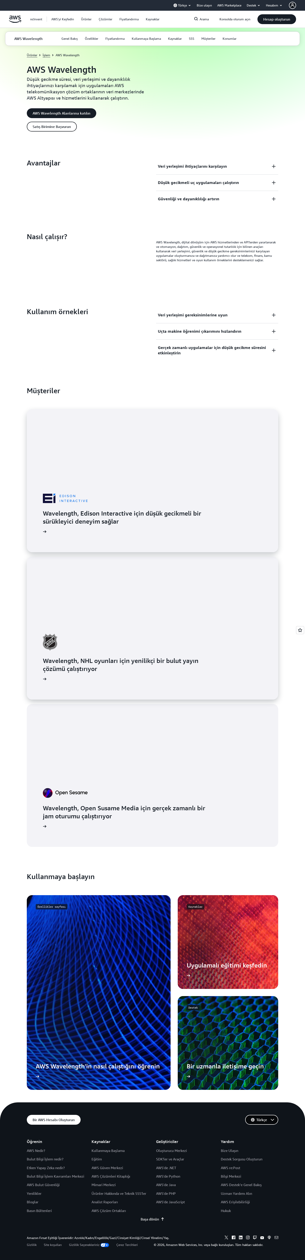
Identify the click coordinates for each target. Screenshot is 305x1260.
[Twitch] (255, 1238)
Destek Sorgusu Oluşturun (241, 1159)
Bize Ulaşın (229, 1150)
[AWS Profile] (292, 5)
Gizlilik (32, 1245)
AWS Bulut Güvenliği (43, 1185)
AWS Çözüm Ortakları (109, 1210)
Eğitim (97, 1159)
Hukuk (226, 1210)
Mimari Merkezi (104, 1185)
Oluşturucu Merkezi (171, 1150)
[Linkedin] (240, 1238)
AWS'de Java (166, 1185)
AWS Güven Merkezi (107, 1168)
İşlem (46, 55)
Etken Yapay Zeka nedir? (46, 1168)
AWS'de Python (168, 1176)
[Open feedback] (300, 630)
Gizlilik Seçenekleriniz (84, 1245)
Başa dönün (150, 1219)
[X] (226, 1238)
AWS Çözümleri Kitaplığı (111, 1176)
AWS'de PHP (166, 1193)
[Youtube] (262, 1238)
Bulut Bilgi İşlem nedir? (45, 1159)
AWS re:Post (230, 1168)
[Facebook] (233, 1238)
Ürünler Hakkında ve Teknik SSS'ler (119, 1193)
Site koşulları (53, 1245)
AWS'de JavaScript (170, 1202)
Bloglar (32, 1202)
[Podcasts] (269, 1238)
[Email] (276, 1238)
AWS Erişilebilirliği (235, 1202)
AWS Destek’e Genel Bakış (241, 1185)
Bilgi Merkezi (231, 1176)
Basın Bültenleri (39, 1210)
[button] (62, 19)
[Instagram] (248, 1238)
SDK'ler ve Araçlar (170, 1159)
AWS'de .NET (166, 1168)
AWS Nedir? (36, 1150)
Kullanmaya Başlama (108, 1150)
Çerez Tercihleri (127, 1245)
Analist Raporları (105, 1202)
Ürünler (32, 55)
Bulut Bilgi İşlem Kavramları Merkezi (55, 1176)
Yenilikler (34, 1193)
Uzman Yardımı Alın (236, 1193)
